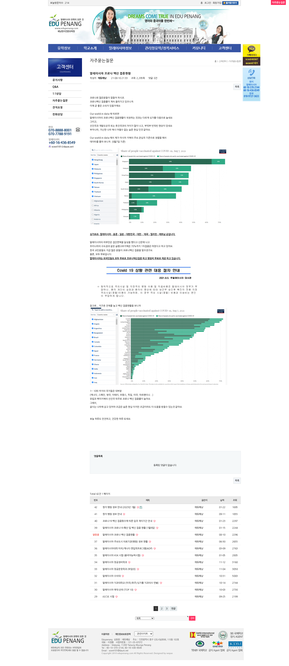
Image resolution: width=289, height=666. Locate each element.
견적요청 (57, 107)
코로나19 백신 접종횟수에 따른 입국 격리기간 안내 (128, 521)
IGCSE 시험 (109, 596)
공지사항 (57, 80)
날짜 (222, 500)
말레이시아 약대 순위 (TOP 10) (118, 590)
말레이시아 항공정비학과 (115, 562)
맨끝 (173, 608)
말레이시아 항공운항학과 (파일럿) (119, 569)
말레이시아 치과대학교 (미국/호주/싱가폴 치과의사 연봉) (131, 583)
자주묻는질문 (60, 100)
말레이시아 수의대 (112, 576)
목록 (237, 87)
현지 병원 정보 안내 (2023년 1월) (119, 507)
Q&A (55, 87)
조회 (235, 500)
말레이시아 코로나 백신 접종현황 (119, 535)
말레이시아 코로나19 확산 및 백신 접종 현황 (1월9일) (129, 528)
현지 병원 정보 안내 (112, 514)
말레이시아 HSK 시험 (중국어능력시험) (122, 555)
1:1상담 (56, 94)
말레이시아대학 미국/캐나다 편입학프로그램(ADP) (128, 548)
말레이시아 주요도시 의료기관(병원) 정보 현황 (125, 541)
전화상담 (57, 114)
